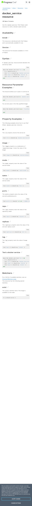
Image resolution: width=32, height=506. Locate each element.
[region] (16, 495)
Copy (27, 67)
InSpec (14, 8)
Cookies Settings (16, 503)
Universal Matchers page (9, 279)
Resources (20, 8)
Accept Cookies (16, 499)
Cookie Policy (16, 492)
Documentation (6, 8)
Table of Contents (9, 21)
